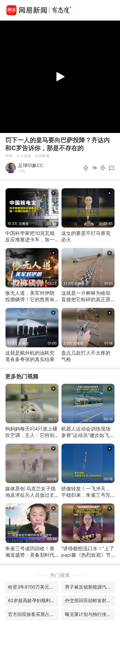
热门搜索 (60, 575)
